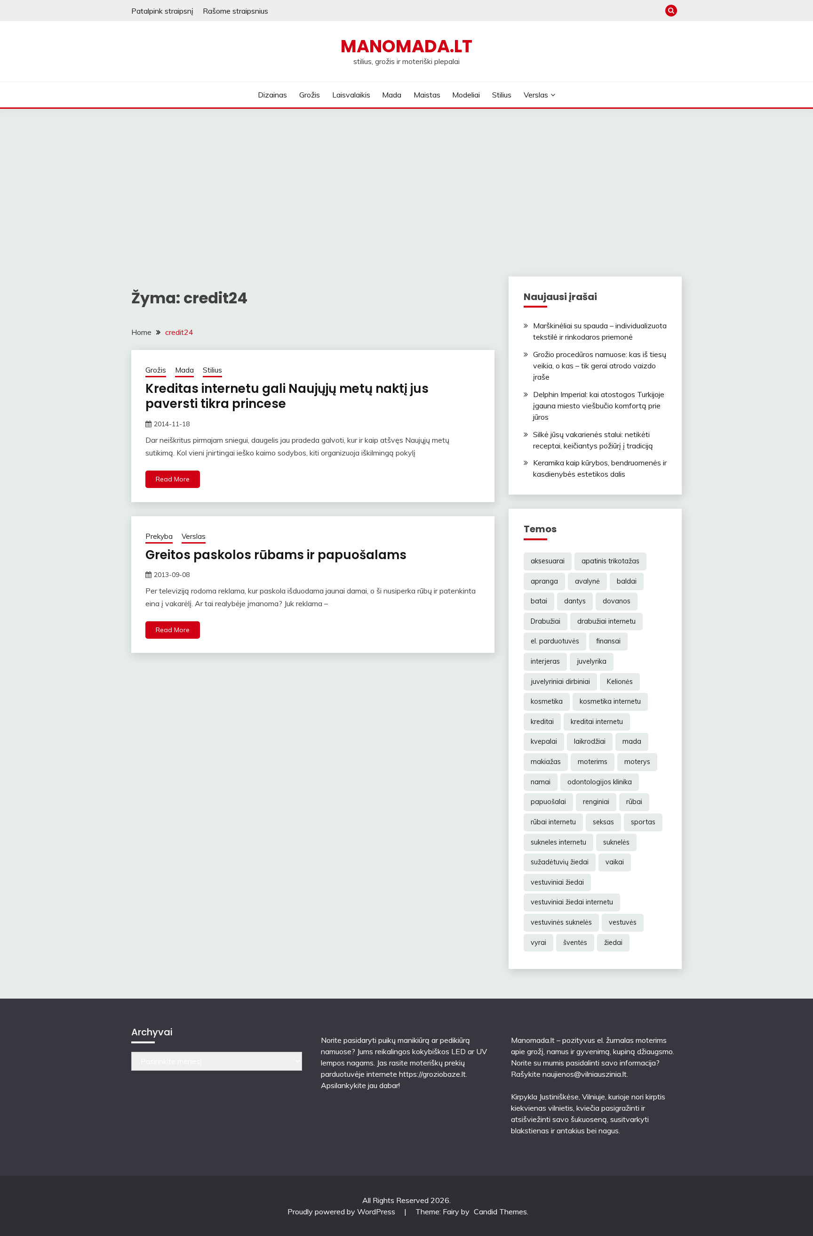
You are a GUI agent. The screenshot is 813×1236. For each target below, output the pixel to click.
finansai (608, 641)
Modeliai (466, 94)
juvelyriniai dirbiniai (560, 681)
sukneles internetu (558, 842)
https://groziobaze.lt (432, 1074)
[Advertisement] (406, 179)
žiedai (613, 942)
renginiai (596, 801)
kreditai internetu (597, 721)
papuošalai (548, 801)
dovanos (616, 601)
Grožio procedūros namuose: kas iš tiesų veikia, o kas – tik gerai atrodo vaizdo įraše (599, 366)
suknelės (616, 842)
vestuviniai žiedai (557, 882)
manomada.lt (406, 46)
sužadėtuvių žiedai (560, 862)
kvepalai (544, 741)
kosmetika (547, 701)
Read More (173, 479)
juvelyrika (591, 661)
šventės (575, 942)
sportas (643, 822)
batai (539, 601)
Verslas (536, 94)
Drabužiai (545, 621)
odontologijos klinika (599, 782)
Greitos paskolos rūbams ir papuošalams (275, 554)
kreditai (542, 721)
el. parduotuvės (555, 641)
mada (631, 741)
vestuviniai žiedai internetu (572, 902)
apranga (544, 581)
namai (540, 782)
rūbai (634, 801)
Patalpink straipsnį (162, 11)
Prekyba (159, 536)
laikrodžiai (590, 741)
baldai (627, 581)
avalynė (587, 581)
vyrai (538, 942)
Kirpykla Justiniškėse (545, 1096)
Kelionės (620, 681)
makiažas (546, 761)
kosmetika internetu (610, 701)
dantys (575, 601)
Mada (391, 94)
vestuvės (623, 922)
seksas (603, 822)
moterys (637, 761)
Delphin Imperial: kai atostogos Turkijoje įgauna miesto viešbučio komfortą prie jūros (598, 406)
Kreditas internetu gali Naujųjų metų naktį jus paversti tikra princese (287, 396)
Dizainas (272, 94)
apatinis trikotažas (610, 561)
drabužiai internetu (606, 621)
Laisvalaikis (351, 94)
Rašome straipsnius (235, 11)
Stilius (501, 94)
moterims (592, 761)
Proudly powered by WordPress (342, 1211)
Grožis (309, 94)
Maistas (427, 94)
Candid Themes (500, 1211)
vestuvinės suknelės (561, 922)
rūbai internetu (553, 822)
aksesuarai (548, 561)
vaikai (615, 862)
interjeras (545, 661)
